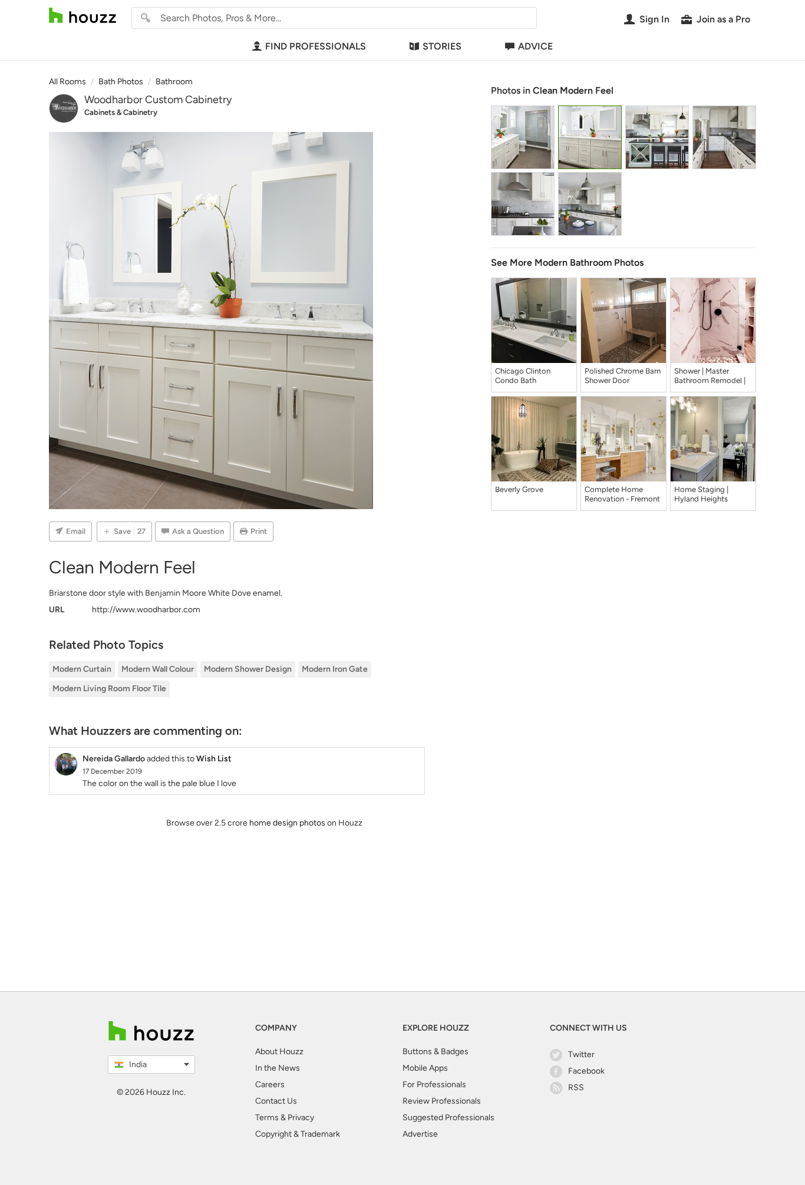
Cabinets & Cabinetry (120, 112)
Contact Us (276, 1101)
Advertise (420, 1134)
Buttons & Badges (435, 1052)
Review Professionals (441, 1101)
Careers (270, 1085)
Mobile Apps (425, 1068)
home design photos (287, 823)
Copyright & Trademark (297, 1134)
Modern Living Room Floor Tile (109, 689)
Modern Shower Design (248, 669)
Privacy (301, 1118)
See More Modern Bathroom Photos (567, 262)
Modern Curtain (81, 669)
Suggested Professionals (448, 1118)
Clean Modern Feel (573, 90)
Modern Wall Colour (157, 669)
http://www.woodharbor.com (146, 610)
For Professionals (434, 1085)
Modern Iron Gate (335, 669)
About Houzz (279, 1052)
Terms (267, 1118)
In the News (277, 1068)
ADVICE (535, 46)
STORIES (442, 46)
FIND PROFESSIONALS (315, 46)
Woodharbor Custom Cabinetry (158, 99)
